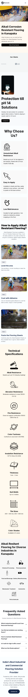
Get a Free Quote (14, 45)
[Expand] (26, 624)
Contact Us (5, 120)
